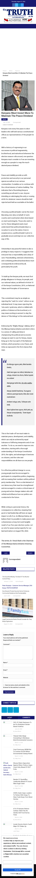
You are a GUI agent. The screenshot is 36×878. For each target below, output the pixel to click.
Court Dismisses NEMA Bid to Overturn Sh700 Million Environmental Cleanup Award (22, 751)
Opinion (4, 119)
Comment (6, 644)
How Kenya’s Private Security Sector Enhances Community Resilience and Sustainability (15, 592)
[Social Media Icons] (4, 710)
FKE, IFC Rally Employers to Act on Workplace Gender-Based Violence (22, 724)
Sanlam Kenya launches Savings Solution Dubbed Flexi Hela (31, 553)
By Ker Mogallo (19, 581)
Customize (17, 862)
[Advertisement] (18, 49)
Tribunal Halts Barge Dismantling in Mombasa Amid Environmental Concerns (22, 738)
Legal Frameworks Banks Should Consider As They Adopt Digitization (17, 620)
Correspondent (17, 122)
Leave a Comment (8, 124)
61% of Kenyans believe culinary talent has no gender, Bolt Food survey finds (21, 812)
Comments (26, 717)
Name (5, 662)
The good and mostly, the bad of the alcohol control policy (15, 578)
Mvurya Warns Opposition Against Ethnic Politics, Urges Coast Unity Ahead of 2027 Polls (22, 766)
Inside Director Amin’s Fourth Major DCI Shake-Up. (22, 825)
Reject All (17, 866)
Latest (9, 717)
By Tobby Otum (17, 745)
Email (5, 670)
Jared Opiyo (16, 831)
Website (5, 677)
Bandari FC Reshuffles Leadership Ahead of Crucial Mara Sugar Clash (22, 781)
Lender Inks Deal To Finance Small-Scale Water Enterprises (7, 553)
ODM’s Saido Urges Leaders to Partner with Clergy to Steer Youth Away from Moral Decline (22, 796)
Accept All (18, 870)
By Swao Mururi (17, 731)
